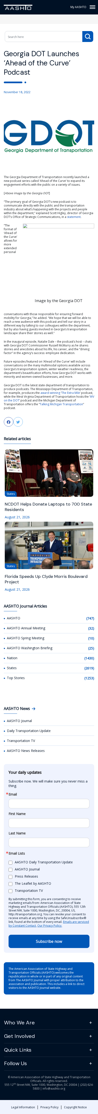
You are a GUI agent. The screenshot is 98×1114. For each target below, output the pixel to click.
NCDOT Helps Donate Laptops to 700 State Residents (48, 507)
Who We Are (19, 1022)
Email (13, 794)
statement (74, 217)
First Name (17, 813)
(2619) (89, 668)
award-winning (50, 393)
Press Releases (26, 876)
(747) (90, 618)
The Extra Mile (70, 393)
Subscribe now (49, 941)
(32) (91, 628)
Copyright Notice (75, 1107)
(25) (91, 648)
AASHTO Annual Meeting (26, 628)
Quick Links (17, 1049)
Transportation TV (21, 740)
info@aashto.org (54, 1088)
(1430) (89, 658)
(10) (91, 638)
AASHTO (13, 618)
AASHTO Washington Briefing (29, 648)
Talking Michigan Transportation (61, 404)
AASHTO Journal (19, 720)
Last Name (17, 833)
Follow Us (15, 1063)
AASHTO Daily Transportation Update (44, 862)
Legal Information (23, 1107)
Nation (12, 658)
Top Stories (16, 678)
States (12, 668)
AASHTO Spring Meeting (25, 638)
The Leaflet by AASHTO (33, 883)
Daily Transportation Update (29, 730)
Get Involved (19, 1036)
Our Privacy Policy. (49, 926)
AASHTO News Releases (26, 750)
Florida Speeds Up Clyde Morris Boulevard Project (46, 579)
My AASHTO (78, 7)
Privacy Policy (49, 1107)
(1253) (89, 678)
